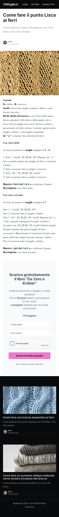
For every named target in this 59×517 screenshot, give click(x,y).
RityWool (16, 503)
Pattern (35, 4)
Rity (10, 42)
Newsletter (49, 4)
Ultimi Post (29, 507)
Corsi (25, 4)
